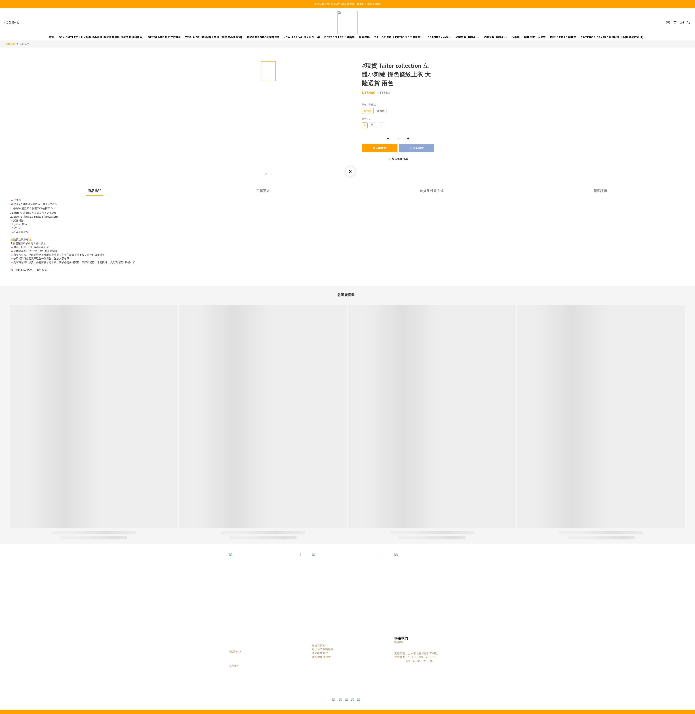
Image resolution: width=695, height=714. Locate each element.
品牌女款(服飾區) (494, 37)
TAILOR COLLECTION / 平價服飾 (397, 37)
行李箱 (516, 37)
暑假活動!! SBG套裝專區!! (263, 37)
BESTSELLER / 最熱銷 (339, 37)
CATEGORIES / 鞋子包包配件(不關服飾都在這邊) (612, 37)
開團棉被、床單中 (535, 37)
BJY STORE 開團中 (563, 37)
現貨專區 (364, 37)
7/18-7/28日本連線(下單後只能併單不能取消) (213, 37)
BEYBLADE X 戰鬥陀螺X (164, 37)
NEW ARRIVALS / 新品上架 (301, 37)
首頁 (51, 37)
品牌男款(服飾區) (466, 37)
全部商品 (10, 44)
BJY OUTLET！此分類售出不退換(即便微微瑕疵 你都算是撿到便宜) (101, 37)
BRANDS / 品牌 (438, 37)
